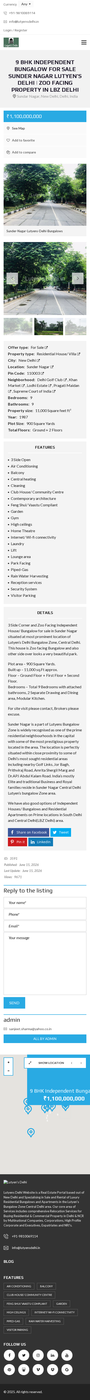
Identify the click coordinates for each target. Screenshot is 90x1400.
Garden (61, 1303)
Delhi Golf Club (50, 379)
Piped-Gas (13, 1321)
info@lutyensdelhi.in (23, 21)
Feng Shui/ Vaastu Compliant (27, 1303)
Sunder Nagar (38, 366)
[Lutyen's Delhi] (9, 42)
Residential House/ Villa (57, 353)
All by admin (44, 1039)
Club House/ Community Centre (29, 1294)
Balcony (46, 1286)
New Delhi (27, 360)
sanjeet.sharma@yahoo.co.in (30, 1029)
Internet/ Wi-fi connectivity (55, 1312)
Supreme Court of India (32, 391)
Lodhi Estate (37, 385)
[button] (26, 4)
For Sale (37, 347)
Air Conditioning (19, 1286)
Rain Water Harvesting (45, 1321)
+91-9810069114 (21, 13)
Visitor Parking (17, 1329)
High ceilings (16, 1312)
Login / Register (15, 30)
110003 (34, 373)
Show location (51, 1063)
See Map (18, 128)
